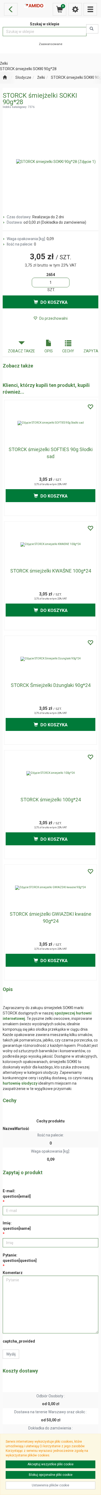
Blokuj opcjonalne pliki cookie (50, 1475)
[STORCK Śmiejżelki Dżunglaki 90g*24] (50, 658)
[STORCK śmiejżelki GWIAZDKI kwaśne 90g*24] (50, 887)
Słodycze (23, 77)
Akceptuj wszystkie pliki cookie (50, 1464)
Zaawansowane (50, 44)
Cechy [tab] (68, 351)
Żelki (41, 77)
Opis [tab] (48, 351)
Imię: (17, 1226)
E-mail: (17, 1193)
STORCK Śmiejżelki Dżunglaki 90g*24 (50, 685)
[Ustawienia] (75, 9)
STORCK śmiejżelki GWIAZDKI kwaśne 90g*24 (50, 917)
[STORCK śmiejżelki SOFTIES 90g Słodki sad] (50, 423)
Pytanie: (20, 1258)
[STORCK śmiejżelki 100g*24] (50, 773)
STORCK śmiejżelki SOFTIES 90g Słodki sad (51, 453)
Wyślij (11, 1354)
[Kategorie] (90, 9)
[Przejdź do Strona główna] (4, 78)
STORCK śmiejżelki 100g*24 (50, 799)
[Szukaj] (92, 28)
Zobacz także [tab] (21, 351)
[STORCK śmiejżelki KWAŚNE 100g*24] (50, 544)
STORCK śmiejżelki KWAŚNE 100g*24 (50, 571)
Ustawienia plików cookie (50, 1485)
